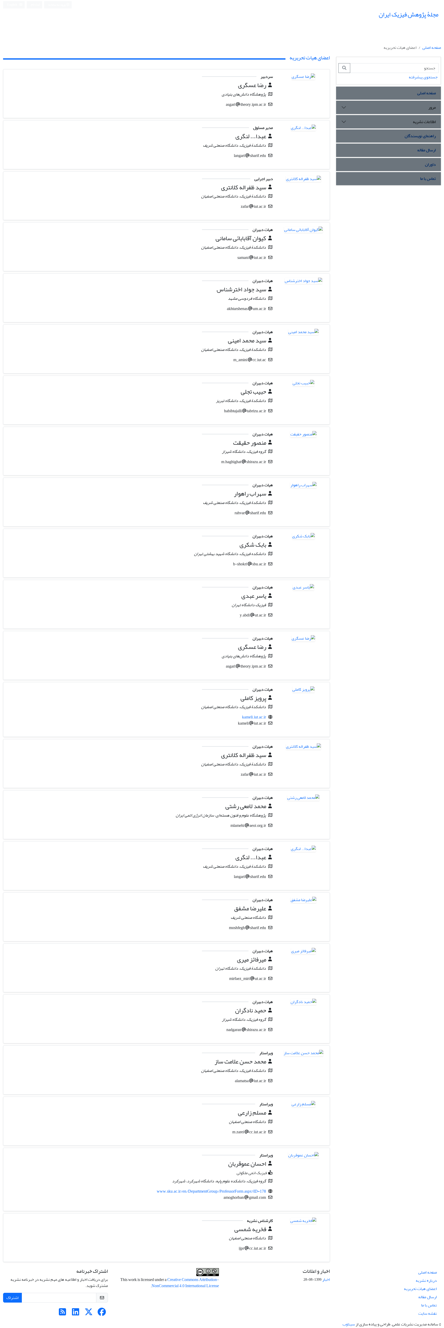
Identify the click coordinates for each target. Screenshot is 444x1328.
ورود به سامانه (57, 5)
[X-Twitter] (88, 1313)
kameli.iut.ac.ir (254, 717)
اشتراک (12, 1298)
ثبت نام (35, 4)
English (12, 5)
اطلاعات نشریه (424, 122)
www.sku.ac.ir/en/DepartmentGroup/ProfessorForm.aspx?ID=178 (211, 1191)
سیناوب (349, 1324)
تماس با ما (428, 178)
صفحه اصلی (431, 47)
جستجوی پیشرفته (423, 77)
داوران (430, 164)
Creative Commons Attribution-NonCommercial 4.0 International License (185, 1283)
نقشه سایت (427, 1313)
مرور (432, 107)
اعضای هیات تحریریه (420, 1289)
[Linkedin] (75, 1313)
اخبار (326, 1279)
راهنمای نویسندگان (420, 136)
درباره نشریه (426, 1280)
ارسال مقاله (426, 150)
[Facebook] (102, 1313)
